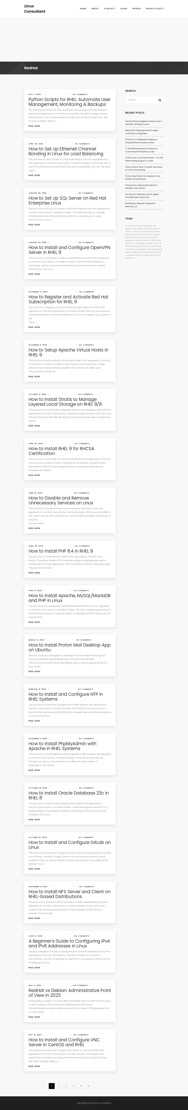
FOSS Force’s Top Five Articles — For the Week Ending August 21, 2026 (144, 159)
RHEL (134, 252)
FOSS (133, 237)
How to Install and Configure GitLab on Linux (70, 844)
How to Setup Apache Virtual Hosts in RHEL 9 (68, 352)
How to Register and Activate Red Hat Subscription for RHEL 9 (68, 299)
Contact (109, 8)
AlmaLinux (132, 225)
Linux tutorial (130, 249)
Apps (150, 225)
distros (150, 234)
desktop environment (151, 231)
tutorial (138, 255)
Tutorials (145, 255)
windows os (130, 258)
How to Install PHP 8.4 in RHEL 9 (61, 551)
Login (123, 8)
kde (146, 243)
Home (83, 8)
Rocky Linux (141, 252)
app (145, 225)
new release (141, 249)
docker (156, 234)
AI (126, 225)
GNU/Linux (139, 240)
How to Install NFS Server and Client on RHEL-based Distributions (69, 894)
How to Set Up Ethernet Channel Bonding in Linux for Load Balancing (66, 151)
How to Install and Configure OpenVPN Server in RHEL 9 (69, 249)
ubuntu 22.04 (155, 255)
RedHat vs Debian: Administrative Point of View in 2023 (70, 992)
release (128, 252)
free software (141, 237)
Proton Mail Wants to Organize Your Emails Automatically (142, 178)
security (150, 252)
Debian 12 (137, 231)
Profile (136, 8)
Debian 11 (129, 231)
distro (143, 234)
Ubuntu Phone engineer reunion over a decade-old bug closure (143, 123)
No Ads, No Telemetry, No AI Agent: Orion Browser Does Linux (142, 196)
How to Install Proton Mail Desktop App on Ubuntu (70, 647)
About (95, 8)
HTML (153, 240)
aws (135, 228)
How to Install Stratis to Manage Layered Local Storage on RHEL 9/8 (65, 401)
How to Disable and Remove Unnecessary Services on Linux (61, 500)
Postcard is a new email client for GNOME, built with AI (141, 187)
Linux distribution (154, 246)
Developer (129, 234)
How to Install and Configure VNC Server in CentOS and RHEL (64, 1042)
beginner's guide (144, 228)
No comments (80, 94)
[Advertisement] (94, 39)
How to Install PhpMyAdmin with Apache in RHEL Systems (62, 746)
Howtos (147, 240)
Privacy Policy (155, 8)
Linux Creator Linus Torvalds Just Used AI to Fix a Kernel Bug (143, 168)
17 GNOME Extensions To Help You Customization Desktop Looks (141, 150)
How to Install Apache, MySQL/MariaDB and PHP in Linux (69, 598)
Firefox (128, 237)
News (149, 249)
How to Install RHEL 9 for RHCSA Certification (61, 451)
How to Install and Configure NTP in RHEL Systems (66, 696)
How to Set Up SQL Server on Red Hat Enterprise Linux (67, 200)
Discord (137, 234)
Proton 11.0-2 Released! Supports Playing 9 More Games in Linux (141, 141)
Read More (34, 126)
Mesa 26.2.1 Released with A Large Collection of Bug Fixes (141, 132)
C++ (158, 228)
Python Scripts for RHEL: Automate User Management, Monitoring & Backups (69, 101)
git (149, 237)
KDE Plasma (154, 243)
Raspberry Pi (157, 249)
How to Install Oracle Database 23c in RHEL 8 (69, 795)
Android (140, 225)
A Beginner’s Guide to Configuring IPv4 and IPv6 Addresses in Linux (69, 943)
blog (154, 228)
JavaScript (140, 243)
